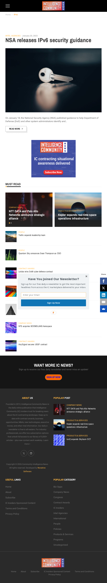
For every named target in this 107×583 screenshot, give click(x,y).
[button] (53, 279)
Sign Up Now (53, 302)
